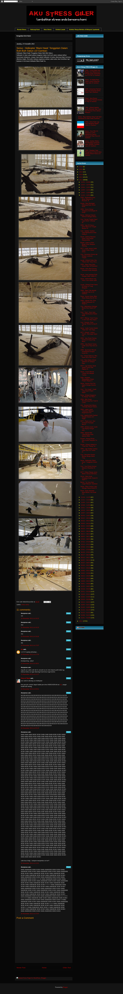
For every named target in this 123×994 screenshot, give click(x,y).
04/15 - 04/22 (86, 578)
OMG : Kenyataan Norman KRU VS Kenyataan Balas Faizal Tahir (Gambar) (93, 90)
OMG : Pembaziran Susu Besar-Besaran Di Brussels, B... (87, 199)
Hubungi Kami (35, 29)
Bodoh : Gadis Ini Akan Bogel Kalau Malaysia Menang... (87, 244)
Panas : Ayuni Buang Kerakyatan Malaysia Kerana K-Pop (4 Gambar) (93, 99)
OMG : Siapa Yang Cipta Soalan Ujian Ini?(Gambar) (88, 265)
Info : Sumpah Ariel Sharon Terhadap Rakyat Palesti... (89, 406)
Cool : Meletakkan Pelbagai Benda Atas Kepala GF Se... (88, 308)
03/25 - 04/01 (86, 586)
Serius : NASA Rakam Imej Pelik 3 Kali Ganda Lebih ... (88, 280)
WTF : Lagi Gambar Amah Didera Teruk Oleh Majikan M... (88, 367)
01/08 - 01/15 (86, 615)
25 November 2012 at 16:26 (30, 636)
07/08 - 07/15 (86, 547)
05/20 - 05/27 (86, 565)
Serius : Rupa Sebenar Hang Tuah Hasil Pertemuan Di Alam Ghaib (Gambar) (89, 117)
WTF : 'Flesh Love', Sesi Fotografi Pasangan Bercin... (87, 422)
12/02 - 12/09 (86, 193)
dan (22, 649)
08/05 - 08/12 (86, 536)
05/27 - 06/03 (86, 563)
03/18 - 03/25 (86, 589)
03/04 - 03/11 (86, 594)
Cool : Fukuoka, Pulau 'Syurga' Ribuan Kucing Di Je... (88, 324)
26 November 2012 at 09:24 (30, 728)
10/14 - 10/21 (86, 510)
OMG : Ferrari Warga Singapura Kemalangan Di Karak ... (88, 210)
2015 (81, 172)
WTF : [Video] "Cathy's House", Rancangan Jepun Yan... (88, 334)
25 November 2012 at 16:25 (30, 618)
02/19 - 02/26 (86, 599)
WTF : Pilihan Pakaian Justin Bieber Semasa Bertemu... (89, 473)
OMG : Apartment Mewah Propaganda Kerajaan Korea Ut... (88, 351)
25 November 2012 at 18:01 (30, 663)
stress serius (25, 605)
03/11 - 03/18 (86, 591)
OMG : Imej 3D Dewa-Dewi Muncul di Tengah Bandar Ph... (88, 226)
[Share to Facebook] (50, 602)
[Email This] (44, 602)
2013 (81, 177)
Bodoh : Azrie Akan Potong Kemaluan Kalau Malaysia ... (88, 270)
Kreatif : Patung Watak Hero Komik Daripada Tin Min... (88, 440)
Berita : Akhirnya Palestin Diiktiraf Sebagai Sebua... (88, 216)
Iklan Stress (48, 29)
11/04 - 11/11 (86, 502)
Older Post (67, 967)
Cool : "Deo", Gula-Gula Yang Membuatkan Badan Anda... (88, 313)
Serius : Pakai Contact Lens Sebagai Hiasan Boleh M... (88, 487)
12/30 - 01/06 (86, 182)
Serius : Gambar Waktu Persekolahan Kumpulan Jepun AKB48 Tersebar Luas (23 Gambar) (92, 143)
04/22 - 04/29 (86, 576)
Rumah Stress (21, 29)
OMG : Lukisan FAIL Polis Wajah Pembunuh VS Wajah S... (88, 302)
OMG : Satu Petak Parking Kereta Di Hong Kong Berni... (88, 339)
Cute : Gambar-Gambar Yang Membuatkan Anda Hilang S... (88, 232)
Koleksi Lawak (60, 29)
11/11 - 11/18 (86, 500)
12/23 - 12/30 (86, 185)
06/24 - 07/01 (86, 552)
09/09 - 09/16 (86, 523)
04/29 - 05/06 (86, 573)
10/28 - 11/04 (86, 505)
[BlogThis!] (46, 602)
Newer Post (21, 967)
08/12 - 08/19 (86, 534)
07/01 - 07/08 (86, 550)
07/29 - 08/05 (86, 539)
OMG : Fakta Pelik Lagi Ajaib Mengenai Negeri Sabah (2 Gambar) (92, 123)
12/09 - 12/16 (86, 190)
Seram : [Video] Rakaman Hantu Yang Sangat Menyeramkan (88, 238)
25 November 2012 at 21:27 (30, 674)
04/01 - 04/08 (86, 584)
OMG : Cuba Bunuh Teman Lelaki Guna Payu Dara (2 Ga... (88, 345)
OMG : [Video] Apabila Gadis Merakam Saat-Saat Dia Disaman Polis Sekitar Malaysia (93, 110)
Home (44, 967)
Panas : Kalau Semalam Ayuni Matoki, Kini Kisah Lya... (88, 492)
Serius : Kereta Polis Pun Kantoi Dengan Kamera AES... (88, 385)
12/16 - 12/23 (86, 187)
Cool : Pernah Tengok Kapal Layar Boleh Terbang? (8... (88, 220)
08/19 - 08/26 (86, 531)
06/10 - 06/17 (86, 557)
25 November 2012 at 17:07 (30, 645)
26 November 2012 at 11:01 (30, 863)
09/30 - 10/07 (86, 515)
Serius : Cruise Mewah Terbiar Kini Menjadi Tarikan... (87, 373)
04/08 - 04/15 (86, 581)
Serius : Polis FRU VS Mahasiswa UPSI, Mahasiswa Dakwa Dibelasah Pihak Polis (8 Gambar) (92, 134)
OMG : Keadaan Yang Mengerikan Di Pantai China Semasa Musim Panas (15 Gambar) (93, 152)
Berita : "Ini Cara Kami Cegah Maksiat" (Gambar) (88, 483)
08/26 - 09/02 (86, 529)
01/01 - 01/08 (86, 618)
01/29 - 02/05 (86, 607)
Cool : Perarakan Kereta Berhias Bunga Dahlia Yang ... (87, 456)
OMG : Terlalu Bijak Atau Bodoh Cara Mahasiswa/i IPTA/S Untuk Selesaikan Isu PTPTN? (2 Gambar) (92, 72)
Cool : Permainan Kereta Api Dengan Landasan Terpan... (88, 256)
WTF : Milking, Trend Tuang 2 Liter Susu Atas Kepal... (88, 319)
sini (61, 685)
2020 (81, 167)
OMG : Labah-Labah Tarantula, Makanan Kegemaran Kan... (87, 411)
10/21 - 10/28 (86, 508)
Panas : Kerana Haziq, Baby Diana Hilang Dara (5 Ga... (88, 297)
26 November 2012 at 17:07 (30, 914)
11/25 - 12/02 (86, 195)
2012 (81, 180)
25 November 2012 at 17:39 (30, 654)
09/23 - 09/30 (86, 518)
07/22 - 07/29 (86, 542)
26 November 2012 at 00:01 (30, 689)
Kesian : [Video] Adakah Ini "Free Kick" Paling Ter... (88, 445)
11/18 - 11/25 (86, 497)
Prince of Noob (25, 678)
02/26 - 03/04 (86, 597)
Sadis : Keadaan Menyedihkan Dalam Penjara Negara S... (87, 379)
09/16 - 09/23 (86, 521)
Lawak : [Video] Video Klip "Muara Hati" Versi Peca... (88, 261)
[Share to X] (48, 602)
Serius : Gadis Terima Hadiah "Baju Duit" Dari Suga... (89, 329)
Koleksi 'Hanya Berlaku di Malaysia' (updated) (84, 29)
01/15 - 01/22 (86, 612)
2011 (81, 621)
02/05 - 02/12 (86, 605)
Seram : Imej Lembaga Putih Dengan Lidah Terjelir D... (88, 275)
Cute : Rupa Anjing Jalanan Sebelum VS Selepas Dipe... (88, 361)
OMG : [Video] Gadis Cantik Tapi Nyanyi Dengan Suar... (88, 428)
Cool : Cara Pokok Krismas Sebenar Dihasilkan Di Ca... (88, 467)
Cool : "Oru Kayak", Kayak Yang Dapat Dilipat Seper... (88, 390)
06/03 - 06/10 (86, 560)
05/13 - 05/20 (86, 568)
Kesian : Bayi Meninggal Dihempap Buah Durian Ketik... (88, 205)
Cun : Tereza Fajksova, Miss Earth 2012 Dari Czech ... (88, 356)
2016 (81, 169)
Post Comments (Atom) (48, 974)
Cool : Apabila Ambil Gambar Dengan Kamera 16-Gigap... (89, 416)
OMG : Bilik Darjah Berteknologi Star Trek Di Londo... (89, 401)
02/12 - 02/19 (86, 602)
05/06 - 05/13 (86, 571)
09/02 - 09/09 (86, 526)
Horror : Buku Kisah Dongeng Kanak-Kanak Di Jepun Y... (89, 478)
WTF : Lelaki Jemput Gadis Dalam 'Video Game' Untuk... (88, 250)
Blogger (65, 987)
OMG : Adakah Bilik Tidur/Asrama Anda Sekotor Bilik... (86, 434)
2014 (81, 174)
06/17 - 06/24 (86, 555)
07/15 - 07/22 (86, 544)
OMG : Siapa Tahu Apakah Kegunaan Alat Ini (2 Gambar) (88, 292)
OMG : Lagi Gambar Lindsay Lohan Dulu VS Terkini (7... (88, 450)
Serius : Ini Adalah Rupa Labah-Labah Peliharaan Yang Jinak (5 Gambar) (92, 81)
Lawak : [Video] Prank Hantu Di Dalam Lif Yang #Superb (89, 286)
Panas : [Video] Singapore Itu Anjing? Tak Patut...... (88, 396)
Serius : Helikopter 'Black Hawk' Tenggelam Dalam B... (88, 462)
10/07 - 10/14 (86, 513)
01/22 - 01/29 (86, 610)
